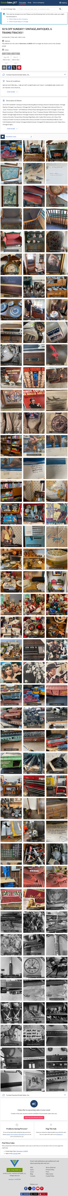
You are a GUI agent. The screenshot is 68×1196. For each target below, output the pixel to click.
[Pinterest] (42, 1188)
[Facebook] (26, 1188)
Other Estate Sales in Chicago (18, 21)
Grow (32, 1172)
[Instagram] (34, 1188)
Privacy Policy (50, 1169)
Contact (32, 1176)
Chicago (15, 1153)
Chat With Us (16, 1170)
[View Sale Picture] (56, 173)
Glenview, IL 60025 (22, 1151)
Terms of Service (51, 1167)
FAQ (31, 1167)
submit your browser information (15, 1134)
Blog (31, 1174)
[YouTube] (38, 1188)
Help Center (49, 1174)
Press (47, 1172)
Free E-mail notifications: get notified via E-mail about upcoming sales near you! (44, 1162)
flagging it (59, 1134)
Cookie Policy (50, 1176)
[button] (34, 75)
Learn (32, 1169)
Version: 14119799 (14, 1179)
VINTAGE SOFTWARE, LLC (19, 1173)
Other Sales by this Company (18, 19)
